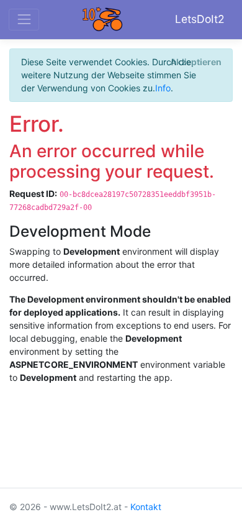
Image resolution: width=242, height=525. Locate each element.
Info (163, 88)
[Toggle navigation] (24, 19)
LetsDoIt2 (200, 18)
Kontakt (145, 506)
